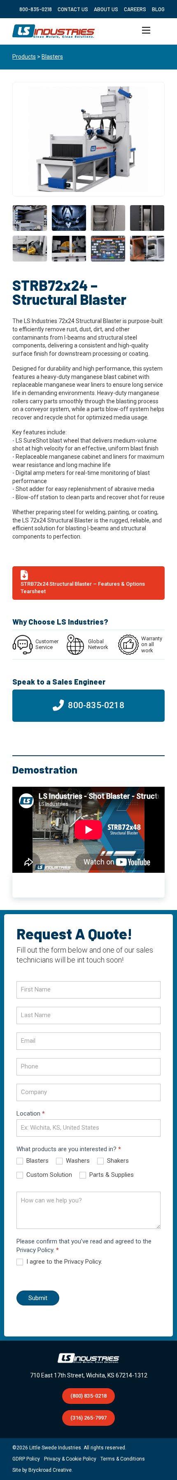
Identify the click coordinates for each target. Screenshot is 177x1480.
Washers (77, 1160)
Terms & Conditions (122, 1459)
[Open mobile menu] (146, 31)
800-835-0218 (35, 9)
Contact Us (73, 9)
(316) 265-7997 (88, 1418)
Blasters (52, 56)
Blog (158, 9)
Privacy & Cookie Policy (70, 1459)
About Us (106, 9)
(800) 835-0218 (88, 1396)
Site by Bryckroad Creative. (42, 1470)
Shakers (117, 1160)
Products (24, 56)
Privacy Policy (82, 1261)
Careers (135, 9)
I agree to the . (63, 1261)
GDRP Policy (26, 1459)
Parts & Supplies (111, 1174)
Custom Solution (48, 1174)
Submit (37, 1298)
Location (30, 1113)
